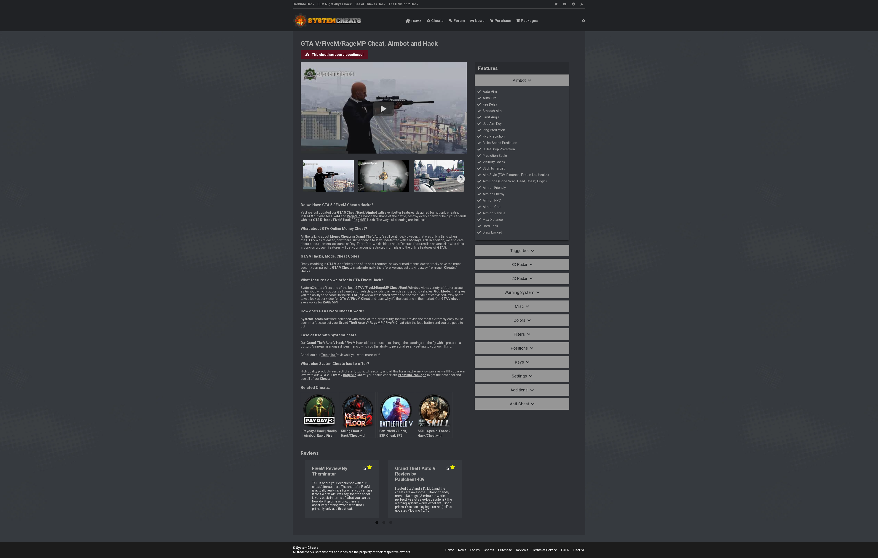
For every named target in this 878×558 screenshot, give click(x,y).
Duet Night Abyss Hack (334, 4)
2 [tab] (383, 521)
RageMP (360, 220)
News (480, 21)
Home (416, 21)
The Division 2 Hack (403, 4)
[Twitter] (556, 4)
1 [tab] (377, 521)
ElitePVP (579, 550)
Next (461, 179)
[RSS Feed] (581, 4)
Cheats (437, 21)
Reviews (522, 550)
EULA (565, 550)
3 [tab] (390, 521)
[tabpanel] (342, 489)
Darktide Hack (303, 4)
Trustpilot (328, 355)
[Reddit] (573, 4)
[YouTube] (565, 4)
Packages (529, 21)
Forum (459, 21)
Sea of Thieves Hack (370, 4)
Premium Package (412, 375)
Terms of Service (544, 550)
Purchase (503, 21)
